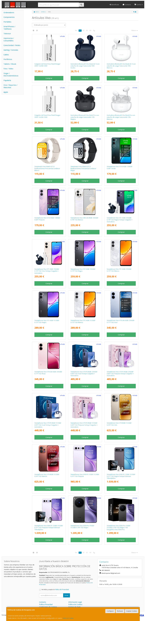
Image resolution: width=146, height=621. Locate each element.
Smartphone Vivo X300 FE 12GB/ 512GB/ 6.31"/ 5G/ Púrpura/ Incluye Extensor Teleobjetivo (48, 528)
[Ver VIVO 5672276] (85, 253)
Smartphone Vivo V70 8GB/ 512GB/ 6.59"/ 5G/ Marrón (46, 475)
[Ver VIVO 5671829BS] (121, 458)
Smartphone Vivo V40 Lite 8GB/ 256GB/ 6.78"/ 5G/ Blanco (84, 219)
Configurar (110, 611)
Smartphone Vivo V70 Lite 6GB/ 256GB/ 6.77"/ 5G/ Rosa (48, 373)
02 (83, 30)
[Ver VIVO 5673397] (121, 407)
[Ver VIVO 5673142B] (48, 253)
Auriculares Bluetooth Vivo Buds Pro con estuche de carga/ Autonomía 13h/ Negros (85, 117)
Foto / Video (8, 68)
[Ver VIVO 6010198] (48, 150)
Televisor (7, 33)
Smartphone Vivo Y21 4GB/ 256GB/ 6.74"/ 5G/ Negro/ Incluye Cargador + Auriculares (119, 220)
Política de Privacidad (62, 589)
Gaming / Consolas (11, 50)
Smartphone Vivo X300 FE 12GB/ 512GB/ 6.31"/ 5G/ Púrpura (85, 475)
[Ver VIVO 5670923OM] (121, 509)
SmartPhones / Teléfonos (9, 27)
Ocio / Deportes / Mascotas (10, 86)
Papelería (7, 80)
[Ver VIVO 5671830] (85, 458)
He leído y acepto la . (55, 589)
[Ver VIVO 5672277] (121, 253)
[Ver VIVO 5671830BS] (48, 509)
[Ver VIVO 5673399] (48, 458)
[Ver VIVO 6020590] (121, 99)
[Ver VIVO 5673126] (48, 407)
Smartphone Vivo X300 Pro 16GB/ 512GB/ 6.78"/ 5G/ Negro (82, 527)
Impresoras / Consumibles (9, 39)
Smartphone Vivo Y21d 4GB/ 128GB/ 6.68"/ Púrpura (47, 219)
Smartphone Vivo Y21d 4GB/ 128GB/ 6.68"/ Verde (119, 167)
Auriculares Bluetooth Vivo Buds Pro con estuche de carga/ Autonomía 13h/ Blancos (121, 117)
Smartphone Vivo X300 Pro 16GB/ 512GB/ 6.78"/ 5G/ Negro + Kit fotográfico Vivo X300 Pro (118, 528)
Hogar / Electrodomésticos (11, 74)
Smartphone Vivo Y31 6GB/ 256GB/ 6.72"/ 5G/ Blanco (119, 270)
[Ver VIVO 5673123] (85, 356)
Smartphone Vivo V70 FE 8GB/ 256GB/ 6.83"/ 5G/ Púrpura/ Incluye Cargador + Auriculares (120, 374)
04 (90, 30)
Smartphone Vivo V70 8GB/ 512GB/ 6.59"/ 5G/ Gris (119, 424)
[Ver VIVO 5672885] (48, 304)
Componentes (9, 17)
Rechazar (120, 611)
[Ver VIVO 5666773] (85, 202)
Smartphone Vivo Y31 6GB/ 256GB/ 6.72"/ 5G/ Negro (83, 270)
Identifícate (115, 5)
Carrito (138, 5)
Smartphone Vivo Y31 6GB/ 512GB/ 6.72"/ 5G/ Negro (46, 321)
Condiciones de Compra (48, 607)
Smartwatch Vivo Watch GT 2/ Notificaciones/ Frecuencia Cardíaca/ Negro (83, 168)
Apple (6, 92)
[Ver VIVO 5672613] (121, 150)
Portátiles (7, 22)
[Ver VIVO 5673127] (121, 356)
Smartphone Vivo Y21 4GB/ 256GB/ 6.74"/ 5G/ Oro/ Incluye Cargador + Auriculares (46, 271)
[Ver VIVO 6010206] (85, 150)
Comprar (49, 78)
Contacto (127, 5)
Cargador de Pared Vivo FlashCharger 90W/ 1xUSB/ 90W (47, 116)
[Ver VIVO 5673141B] (121, 202)
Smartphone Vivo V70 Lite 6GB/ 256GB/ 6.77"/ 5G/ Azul (120, 321)
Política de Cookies (68, 618)
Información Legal (75, 602)
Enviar (66, 595)
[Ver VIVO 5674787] (121, 304)
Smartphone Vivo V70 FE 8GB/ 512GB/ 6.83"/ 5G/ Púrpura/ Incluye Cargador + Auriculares (84, 425)
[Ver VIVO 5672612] (48, 202)
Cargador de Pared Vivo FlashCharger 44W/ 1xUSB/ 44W (47, 65)
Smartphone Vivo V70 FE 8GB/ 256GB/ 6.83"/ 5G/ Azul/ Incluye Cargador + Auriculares (84, 374)
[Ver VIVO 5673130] (85, 407)
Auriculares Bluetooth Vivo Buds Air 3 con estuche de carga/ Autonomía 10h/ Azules (85, 66)
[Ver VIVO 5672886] (85, 304)
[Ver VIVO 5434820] (48, 48)
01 (80, 30)
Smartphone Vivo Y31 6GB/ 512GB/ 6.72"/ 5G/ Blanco (83, 321)
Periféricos (8, 59)
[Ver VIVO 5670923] (85, 509)
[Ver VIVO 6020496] (121, 48)
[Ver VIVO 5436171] (48, 99)
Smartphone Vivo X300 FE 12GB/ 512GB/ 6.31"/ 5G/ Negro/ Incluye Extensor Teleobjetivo (121, 476)
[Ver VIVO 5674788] (48, 356)
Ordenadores (9, 12)
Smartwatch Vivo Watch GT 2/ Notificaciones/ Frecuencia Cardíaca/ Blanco (47, 168)
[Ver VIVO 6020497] (85, 48)
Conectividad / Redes (12, 45)
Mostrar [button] (133, 30)
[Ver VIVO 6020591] (85, 99)
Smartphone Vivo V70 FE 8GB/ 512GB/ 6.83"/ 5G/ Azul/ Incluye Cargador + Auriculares (47, 425)
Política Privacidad (45, 604)
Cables (6, 54)
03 (87, 30)
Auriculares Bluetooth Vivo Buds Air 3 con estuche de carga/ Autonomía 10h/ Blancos (121, 66)
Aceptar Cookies (131, 611)
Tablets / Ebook (10, 64)
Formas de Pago (74, 607)
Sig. (94, 30)
